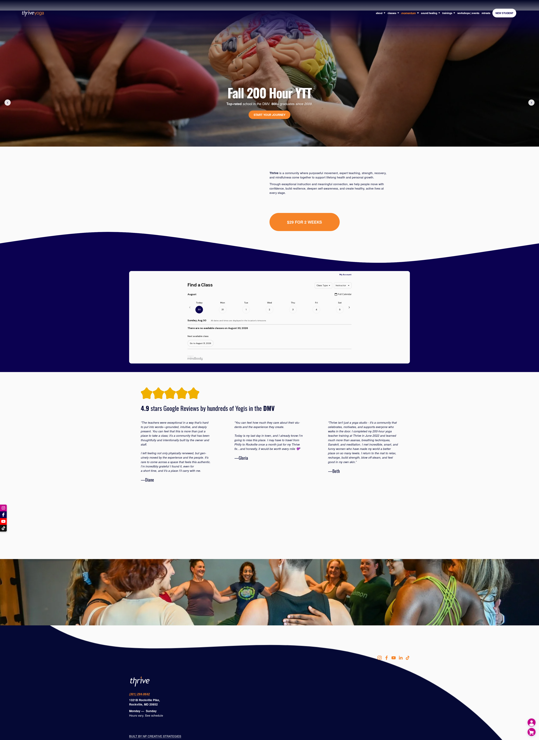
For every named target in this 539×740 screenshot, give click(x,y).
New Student (504, 13)
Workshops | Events (468, 13)
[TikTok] (407, 658)
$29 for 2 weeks (304, 222)
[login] (531, 722)
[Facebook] (386, 658)
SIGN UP (269, 116)
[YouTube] (393, 658)
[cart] (531, 732)
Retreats (486, 13)
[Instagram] (379, 658)
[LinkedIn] (400, 658)
